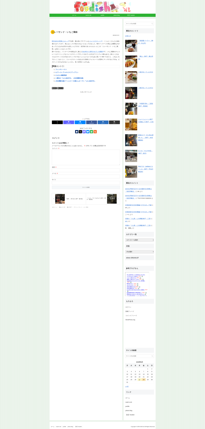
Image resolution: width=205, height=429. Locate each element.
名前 (54, 167)
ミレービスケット (95, 41)
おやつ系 (61, 88)
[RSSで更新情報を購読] (95, 131)
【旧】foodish (129, 415)
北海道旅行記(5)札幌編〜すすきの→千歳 (138, 205)
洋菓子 (55, 88)
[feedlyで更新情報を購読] (91, 131)
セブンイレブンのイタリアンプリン (66, 72)
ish (126, 221)
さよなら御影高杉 (61, 75)
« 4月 (127, 386)
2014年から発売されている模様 (92, 51)
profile (127, 406)
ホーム (127, 398)
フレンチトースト (61, 69)
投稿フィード (129, 311)
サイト (54, 179)
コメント (55, 148)
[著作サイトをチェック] (76, 131)
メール (55, 173)
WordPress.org (130, 320)
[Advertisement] (86, 25)
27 (139, 379)
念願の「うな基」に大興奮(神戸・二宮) (138, 218)
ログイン (128, 307)
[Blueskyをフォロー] (87, 131)
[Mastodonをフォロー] (84, 131)
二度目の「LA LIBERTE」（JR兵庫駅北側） (69, 78)
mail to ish (128, 402)
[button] (114, 122)
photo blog (128, 410)
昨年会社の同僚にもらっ (60, 41)
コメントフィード (131, 315)
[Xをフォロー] (80, 131)
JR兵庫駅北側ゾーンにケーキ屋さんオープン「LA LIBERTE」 (75, 81)
